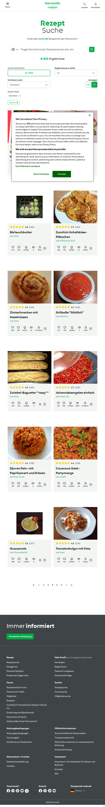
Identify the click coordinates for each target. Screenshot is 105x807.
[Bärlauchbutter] (29, 207)
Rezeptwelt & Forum (17, 687)
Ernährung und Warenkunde (20, 712)
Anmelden (60, 662)
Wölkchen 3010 (67, 240)
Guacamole (18, 548)
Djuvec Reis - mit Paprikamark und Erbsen (27, 470)
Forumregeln (13, 737)
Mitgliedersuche (63, 696)
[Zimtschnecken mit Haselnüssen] (29, 287)
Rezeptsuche (13, 662)
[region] (52, 146)
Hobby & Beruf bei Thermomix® (22, 721)
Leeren (12, 102)
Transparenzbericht (64, 737)
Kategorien (12, 666)
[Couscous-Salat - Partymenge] (75, 443)
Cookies (11, 766)
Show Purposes (41, 174)
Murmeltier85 (20, 552)
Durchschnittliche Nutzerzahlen (70, 733)
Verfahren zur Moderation (19, 742)
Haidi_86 (64, 396)
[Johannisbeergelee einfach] (75, 367)
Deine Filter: (13, 91)
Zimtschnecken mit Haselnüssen (24, 314)
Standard (14, 84)
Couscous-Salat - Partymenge (68, 470)
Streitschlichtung (63, 749)
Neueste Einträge (63, 675)
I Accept (61, 174)
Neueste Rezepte (15, 671)
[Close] (90, 115)
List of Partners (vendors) (28, 166)
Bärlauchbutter (21, 232)
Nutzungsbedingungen (18, 733)
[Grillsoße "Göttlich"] (75, 287)
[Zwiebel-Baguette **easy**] (29, 367)
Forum (10, 682)
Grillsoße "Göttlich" (70, 312)
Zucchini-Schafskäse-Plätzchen (71, 234)
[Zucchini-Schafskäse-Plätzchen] (75, 207)
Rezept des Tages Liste (17, 675)
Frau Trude (19, 477)
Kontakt (59, 769)
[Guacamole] (29, 523)
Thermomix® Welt (15, 692)
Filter (30, 73)
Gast (16, 236)
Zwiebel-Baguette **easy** (29, 392)
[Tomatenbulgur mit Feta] (75, 523)
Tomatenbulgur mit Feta (73, 548)
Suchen (58, 682)
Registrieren (61, 666)
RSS (57, 773)
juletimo (64, 316)
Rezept (10, 657)
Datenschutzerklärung (17, 761)
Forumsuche (61, 692)
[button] (7, 5)
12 (58, 73)
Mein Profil (73, 657)
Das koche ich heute (16, 717)
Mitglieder (12, 696)
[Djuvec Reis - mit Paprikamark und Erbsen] (29, 443)
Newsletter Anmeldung (20, 636)
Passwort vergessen (64, 671)
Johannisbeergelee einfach (75, 392)
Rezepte (11, 700)
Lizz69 (63, 477)
